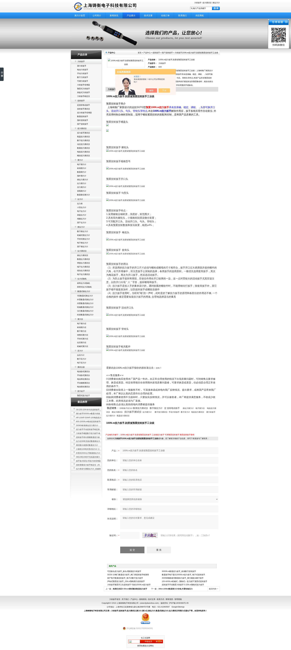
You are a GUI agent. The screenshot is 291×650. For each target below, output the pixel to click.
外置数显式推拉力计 (85, 300)
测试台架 (81, 367)
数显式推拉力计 (83, 291)
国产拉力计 (81, 223)
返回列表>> (213, 589)
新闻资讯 (114, 15)
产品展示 (131, 15)
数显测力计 (81, 172)
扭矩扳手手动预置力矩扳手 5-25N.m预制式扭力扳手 (183, 585)
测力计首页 (79, 15)
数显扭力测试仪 (83, 148)
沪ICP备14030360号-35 (179, 603)
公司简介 (97, 15)
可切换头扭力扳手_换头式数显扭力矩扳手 (124, 571)
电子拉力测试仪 (83, 274)
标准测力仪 (81, 327)
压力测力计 (81, 187)
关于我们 (125, 599)
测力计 (80, 160)
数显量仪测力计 (83, 195)
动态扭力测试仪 (83, 144)
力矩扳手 (198, 3)
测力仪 (80, 319)
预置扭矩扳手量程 (187, 435)
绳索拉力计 (81, 219)
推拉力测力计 (82, 180)
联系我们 (182, 15)
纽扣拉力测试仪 (83, 271)
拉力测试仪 (82, 251)
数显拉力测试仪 (83, 259)
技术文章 (148, 15)
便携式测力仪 (82, 335)
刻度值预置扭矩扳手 (143, 435)
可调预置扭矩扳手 (172, 435)
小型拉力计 (81, 207)
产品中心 (147, 53)
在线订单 (165, 15)
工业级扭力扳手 (158, 435)
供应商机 (199, 15)
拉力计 (80, 199)
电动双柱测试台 (83, 387)
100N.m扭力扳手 (127, 435)
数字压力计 (81, 359)
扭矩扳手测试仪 (83, 109)
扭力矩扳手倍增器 (84, 113)
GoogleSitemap (178, 607)
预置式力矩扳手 (83, 89)
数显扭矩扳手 (82, 116)
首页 (139, 53)
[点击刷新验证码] (150, 535)
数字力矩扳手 (82, 77)
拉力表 (80, 204)
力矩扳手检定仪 (83, 96)
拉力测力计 (81, 183)
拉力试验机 (82, 279)
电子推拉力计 (82, 243)
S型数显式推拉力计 (85, 296)
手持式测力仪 (82, 339)
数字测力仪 (81, 331)
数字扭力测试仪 (83, 140)
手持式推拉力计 (83, 239)
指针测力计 (81, 176)
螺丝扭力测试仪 (83, 156)
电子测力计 (81, 164)
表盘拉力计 (81, 215)
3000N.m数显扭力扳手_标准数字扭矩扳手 (179, 571)
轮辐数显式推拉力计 (85, 307)
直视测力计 (81, 191)
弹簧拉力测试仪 (83, 263)
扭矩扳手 (81, 101)
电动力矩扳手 (82, 70)
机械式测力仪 (82, 346)
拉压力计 (80, 355)
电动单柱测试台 (83, 379)
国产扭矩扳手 (82, 124)
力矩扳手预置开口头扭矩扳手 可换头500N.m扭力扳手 (129, 585)
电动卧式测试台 (83, 371)
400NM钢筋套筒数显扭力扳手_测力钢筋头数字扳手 (183, 578)
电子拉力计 (81, 211)
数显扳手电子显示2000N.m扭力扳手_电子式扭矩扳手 (183, 575)
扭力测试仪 (207, 3)
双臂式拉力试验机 (84, 287)
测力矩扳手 (81, 66)
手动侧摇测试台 (83, 383)
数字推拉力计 (82, 231)
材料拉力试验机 (83, 283)
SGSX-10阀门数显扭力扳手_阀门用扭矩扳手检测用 (128, 575)
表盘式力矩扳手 (83, 92)
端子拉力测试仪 (83, 267)
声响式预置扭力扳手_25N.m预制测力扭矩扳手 (126, 581)
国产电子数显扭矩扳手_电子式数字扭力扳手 (125, 578)
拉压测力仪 (81, 342)
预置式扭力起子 (83, 395)
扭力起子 (81, 391)
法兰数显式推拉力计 (85, 311)
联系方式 (160, 599)
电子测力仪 (81, 323)
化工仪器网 (145, 638)
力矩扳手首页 (114, 599)
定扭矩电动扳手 (83, 105)
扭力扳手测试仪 (83, 133)
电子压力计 (81, 363)
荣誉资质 (169, 599)
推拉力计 (216, 3)
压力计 (80, 351)
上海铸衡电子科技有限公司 (109, 6)
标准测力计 (81, 168)
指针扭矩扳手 (82, 120)
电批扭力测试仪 (83, 152)
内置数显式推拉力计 (85, 303)
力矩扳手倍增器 (83, 85)
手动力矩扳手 (82, 73)
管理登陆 (178, 599)
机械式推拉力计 (83, 235)
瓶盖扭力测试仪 (83, 137)
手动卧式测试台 (83, 375)
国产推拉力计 (82, 247)
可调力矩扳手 (82, 81)
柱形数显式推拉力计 (85, 315)
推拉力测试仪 (82, 255)
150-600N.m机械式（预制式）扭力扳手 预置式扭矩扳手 (184, 581)
